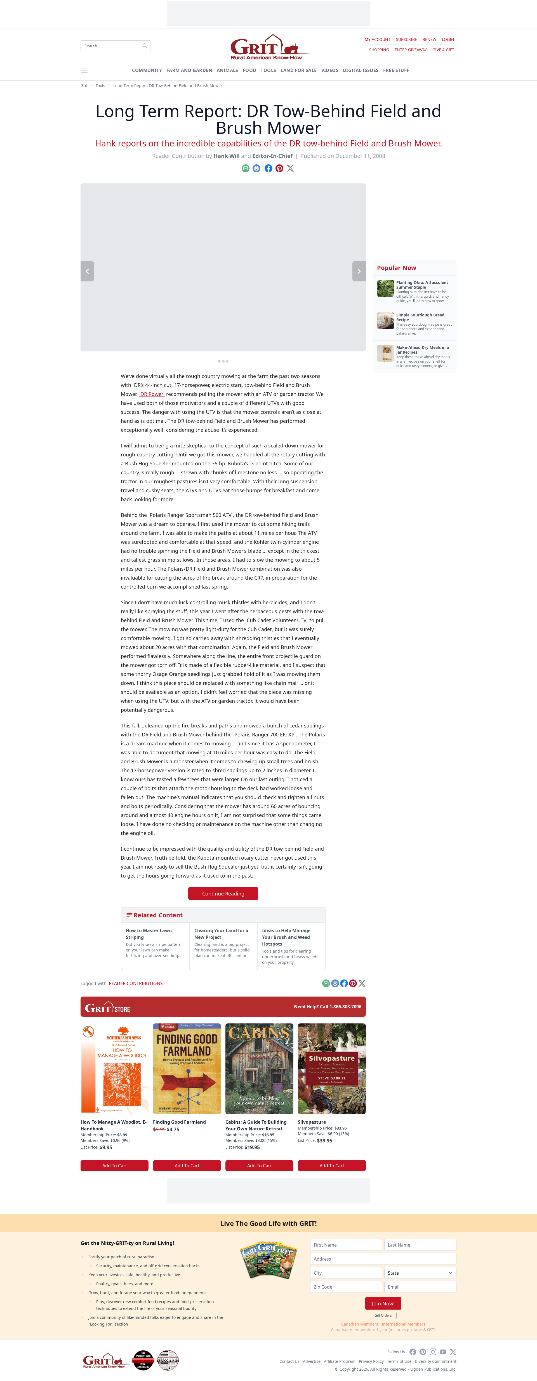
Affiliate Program (339, 1361)
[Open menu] (84, 71)
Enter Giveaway (411, 49)
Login (448, 39)
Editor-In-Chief (272, 156)
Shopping (379, 49)
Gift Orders (383, 1315)
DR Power (152, 394)
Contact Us (289, 1361)
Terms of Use (399, 1361)
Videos (329, 70)
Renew (429, 39)
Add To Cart (114, 1166)
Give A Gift (443, 49)
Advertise (312, 1361)
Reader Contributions (136, 983)
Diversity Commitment (435, 1361)
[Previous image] (87, 271)
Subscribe (406, 39)
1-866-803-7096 (345, 1007)
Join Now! (383, 1303)
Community (147, 70)
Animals (227, 70)
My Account (377, 39)
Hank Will (226, 156)
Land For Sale (299, 70)
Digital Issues (361, 70)
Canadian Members (359, 1324)
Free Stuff (396, 70)
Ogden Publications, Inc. (433, 1369)
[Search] (145, 45)
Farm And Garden (189, 70)
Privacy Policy (371, 1361)
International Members (403, 1324)
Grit (84, 85)
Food (249, 70)
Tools (268, 70)
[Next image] (359, 271)
